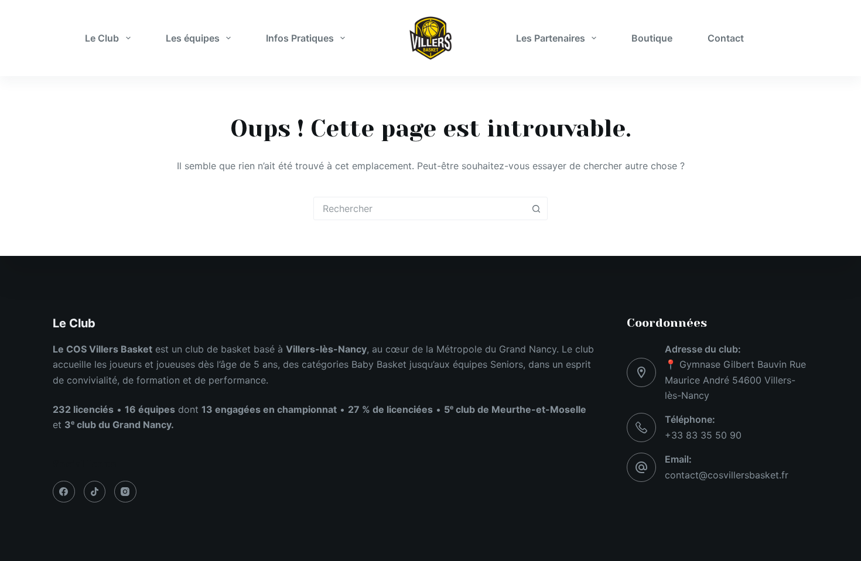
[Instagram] (125, 492)
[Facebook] (64, 492)
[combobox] (419, 208)
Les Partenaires (550, 38)
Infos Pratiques (300, 38)
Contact (726, 38)
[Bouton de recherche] (536, 208)
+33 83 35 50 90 (703, 435)
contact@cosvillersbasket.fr (726, 475)
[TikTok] (95, 492)
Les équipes (193, 38)
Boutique (651, 38)
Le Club (102, 38)
